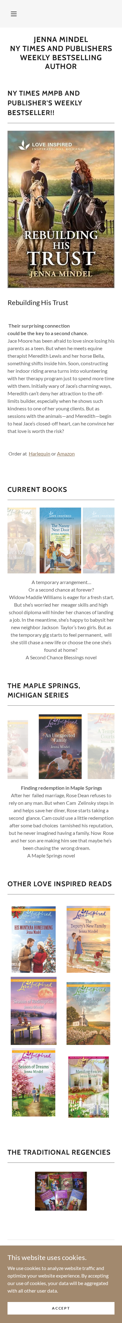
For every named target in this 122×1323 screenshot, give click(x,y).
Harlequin (39, 453)
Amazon (66, 453)
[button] (14, 14)
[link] (61, 53)
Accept (61, 1308)
